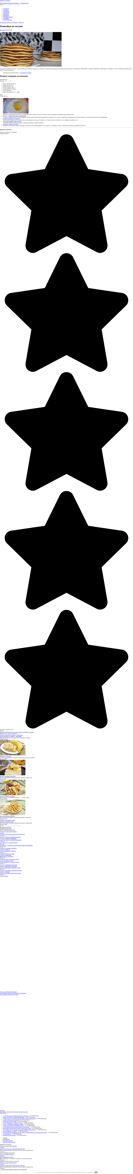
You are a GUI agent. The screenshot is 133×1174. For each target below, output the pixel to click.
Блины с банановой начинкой (8, 776)
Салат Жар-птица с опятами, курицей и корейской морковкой (19, 1129)
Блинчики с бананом (5, 756)
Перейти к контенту (5, 0)
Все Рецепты (6, 1139)
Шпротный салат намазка (6, 856)
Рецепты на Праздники (9, 1142)
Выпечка (2, 30)
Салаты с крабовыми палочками (8, 866)
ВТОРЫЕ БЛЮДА (8, 17)
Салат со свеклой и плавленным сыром (10, 873)
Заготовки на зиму (8, 1140)
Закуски (2, 844)
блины (1, 732)
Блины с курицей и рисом (7, 821)
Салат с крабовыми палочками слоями (10, 867)
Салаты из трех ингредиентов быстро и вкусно (12, 834)
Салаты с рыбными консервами (8, 991)
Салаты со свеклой (5, 872)
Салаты (2, 833)
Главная (5, 1138)
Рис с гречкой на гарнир (6, 1157)
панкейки (20, 732)
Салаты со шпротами (5, 855)
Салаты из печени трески (6, 860)
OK (96, 1172)
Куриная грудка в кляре (9, 1135)
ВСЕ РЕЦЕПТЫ (7, 20)
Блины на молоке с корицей (7, 816)
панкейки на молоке (28, 732)
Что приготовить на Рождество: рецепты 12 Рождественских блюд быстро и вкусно (25, 1132)
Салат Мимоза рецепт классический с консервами (13, 993)
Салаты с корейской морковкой (8, 838)
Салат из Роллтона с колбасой (8, 851)
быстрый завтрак (8, 732)
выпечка (15, 732)
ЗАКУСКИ (6, 13)
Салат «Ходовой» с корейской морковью (10, 840)
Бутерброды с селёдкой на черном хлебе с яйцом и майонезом (16, 845)
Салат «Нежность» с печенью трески (9, 862)
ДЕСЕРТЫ (6, 14)
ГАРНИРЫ (6, 18)
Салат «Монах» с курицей (10, 1131)
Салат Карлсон (7, 1134)
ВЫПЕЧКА (6, 15)
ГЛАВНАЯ (6, 8)
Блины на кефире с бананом (7, 796)
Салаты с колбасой (5, 849)
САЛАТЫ (5, 10)
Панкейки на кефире (25, 72)
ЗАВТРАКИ (6, 11)
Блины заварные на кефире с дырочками (10, 736)
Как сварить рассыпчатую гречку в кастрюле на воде (14, 1111)
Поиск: (2, 4)
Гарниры (2, 1110)
